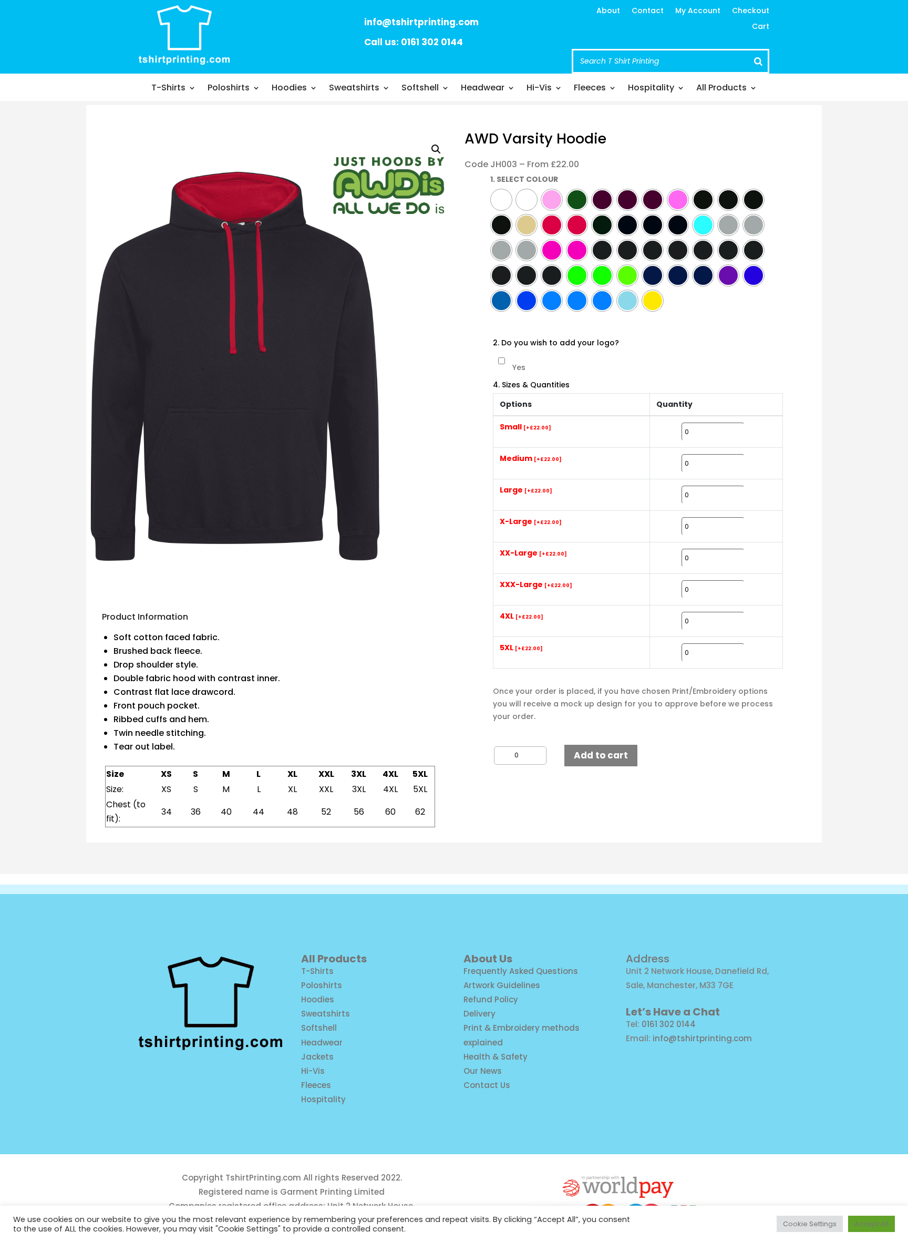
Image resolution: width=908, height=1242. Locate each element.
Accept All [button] (871, 1224)
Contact (648, 11)
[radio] (501, 199)
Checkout (750, 11)
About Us (487, 958)
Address (647, 958)
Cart (760, 27)
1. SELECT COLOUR (524, 179)
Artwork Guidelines (501, 985)
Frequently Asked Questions (520, 971)
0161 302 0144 (669, 1024)
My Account (697, 11)
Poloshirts (229, 89)
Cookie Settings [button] (810, 1224)
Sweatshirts (354, 89)
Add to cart (601, 755)
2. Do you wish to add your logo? (556, 342)
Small (525, 427)
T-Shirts (168, 89)
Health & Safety (495, 1056)
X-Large (531, 522)
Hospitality (651, 89)
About (608, 11)
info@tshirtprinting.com (421, 22)
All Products (721, 89)
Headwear (482, 89)
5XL (521, 648)
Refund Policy (490, 999)
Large (526, 490)
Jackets (317, 1056)
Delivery (479, 1013)
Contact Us (486, 1085)
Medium (531, 459)
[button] (436, 149)
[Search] (758, 61)
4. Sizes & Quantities (531, 385)
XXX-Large (536, 585)
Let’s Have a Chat (673, 1011)
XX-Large (533, 553)
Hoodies (289, 89)
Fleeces (590, 89)
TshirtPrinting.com (263, 1177)
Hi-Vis (539, 89)
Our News (482, 1070)
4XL (521, 616)
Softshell (420, 89)
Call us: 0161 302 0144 (413, 42)
